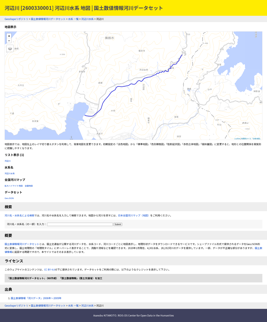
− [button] (9, 40)
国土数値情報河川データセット (48, 19)
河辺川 (8, 160)
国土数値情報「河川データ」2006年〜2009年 (36, 298)
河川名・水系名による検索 (19, 215)
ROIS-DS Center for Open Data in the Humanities (146, 315)
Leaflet (237, 138)
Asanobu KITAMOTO (104, 315)
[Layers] (10, 48)
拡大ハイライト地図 (14, 185)
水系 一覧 (73, 19)
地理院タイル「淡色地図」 (251, 138)
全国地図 (29, 185)
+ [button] (9, 35)
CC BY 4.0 (49, 269)
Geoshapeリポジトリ (16, 19)
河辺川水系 (87, 19)
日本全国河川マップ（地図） (134, 215)
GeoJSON (9, 198)
